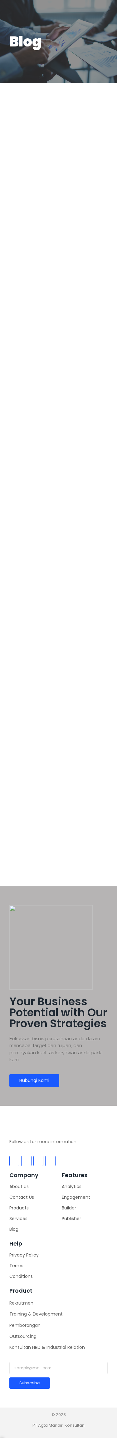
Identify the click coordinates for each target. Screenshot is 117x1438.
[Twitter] (26, 1161)
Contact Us (21, 1197)
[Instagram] (38, 1161)
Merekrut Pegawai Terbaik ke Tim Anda (58, 763)
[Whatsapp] (50, 1161)
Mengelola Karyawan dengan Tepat (53, 604)
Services (18, 1218)
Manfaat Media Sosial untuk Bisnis (50, 445)
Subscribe (29, 1383)
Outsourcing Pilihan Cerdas (49, 124)
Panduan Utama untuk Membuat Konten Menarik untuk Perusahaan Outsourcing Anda (57, 283)
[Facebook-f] (14, 1161)
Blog (13, 1229)
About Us (19, 1186)
